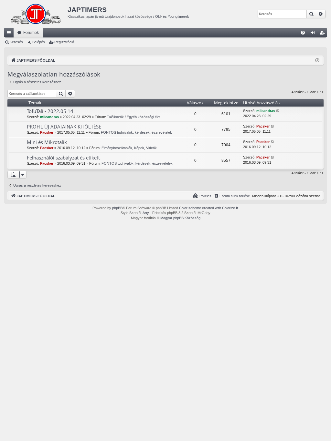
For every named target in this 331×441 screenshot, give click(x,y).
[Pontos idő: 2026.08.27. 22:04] (317, 60)
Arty (146, 213)
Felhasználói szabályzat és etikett (63, 157)
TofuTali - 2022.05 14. (51, 111)
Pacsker (46, 132)
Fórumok (31, 32)
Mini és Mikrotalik (47, 142)
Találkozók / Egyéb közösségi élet (133, 117)
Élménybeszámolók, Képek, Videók (129, 148)
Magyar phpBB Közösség (180, 218)
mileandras (49, 117)
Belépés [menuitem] (313, 33)
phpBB (117, 208)
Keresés (16, 42)
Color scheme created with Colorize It (208, 208)
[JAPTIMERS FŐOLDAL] (36, 14)
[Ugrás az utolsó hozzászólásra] (278, 110)
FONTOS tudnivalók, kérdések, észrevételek (136, 132)
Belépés (38, 42)
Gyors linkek (10, 33)
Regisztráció (64, 42)
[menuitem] (303, 32)
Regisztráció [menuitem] (323, 33)
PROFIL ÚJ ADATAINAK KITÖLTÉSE (64, 126)
